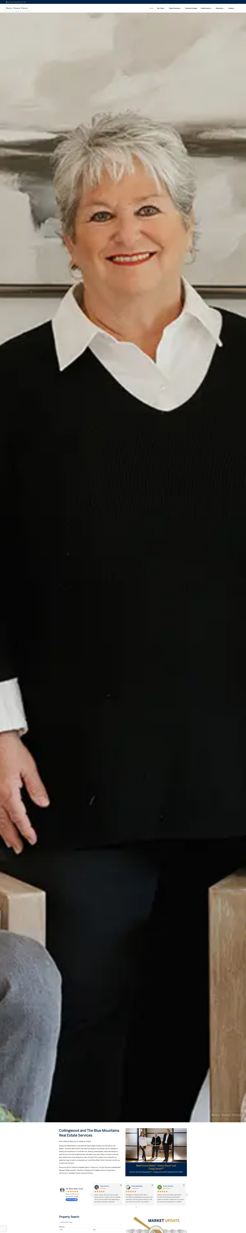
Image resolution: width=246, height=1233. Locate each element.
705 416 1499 (22, 2)
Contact (231, 8)
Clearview (65, 1173)
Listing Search (206, 8)
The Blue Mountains (105, 1167)
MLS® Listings (71, 1167)
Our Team (160, 8)
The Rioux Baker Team (74, 1189)
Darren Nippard (168, 1186)
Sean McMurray (105, 1186)
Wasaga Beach (110, 1170)
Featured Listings (191, 8)
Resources (219, 8)
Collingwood (94, 1167)
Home (151, 8)
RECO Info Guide (12, 2)
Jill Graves (134, 1186)
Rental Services (174, 8)
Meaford (103, 1170)
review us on (71, 1199)
